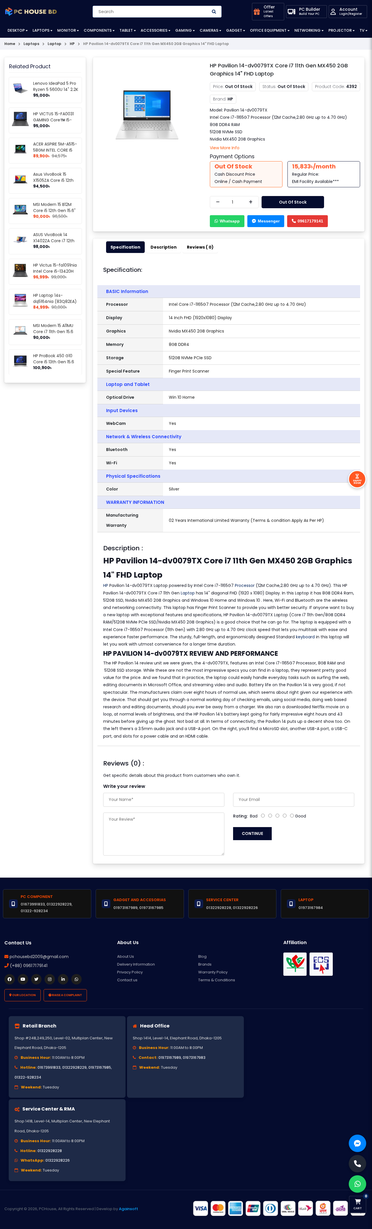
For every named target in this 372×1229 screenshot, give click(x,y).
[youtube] (23, 979)
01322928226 (57, 1160)
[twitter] (36, 979)
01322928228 (49, 1150)
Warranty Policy (213, 972)
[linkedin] (63, 979)
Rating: (240, 816)
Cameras (209, 30)
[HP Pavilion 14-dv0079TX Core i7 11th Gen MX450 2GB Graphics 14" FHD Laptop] (147, 115)
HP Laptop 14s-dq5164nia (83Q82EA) (55, 298)
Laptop (188, 593)
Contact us (127, 980)
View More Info (224, 148)
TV (362, 30)
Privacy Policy (130, 972)
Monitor (66, 30)
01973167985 (99, 1067)
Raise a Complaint (66, 995)
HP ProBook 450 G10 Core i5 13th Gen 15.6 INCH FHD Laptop (53, 362)
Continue (252, 833)
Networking (307, 30)
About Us (125, 956)
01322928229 (74, 1067)
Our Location (24, 995)
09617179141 (310, 221)
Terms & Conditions (216, 980)
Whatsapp (230, 221)
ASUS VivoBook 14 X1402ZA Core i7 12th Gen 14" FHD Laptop (53, 241)
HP (105, 585)
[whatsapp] (76, 979)
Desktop (16, 30)
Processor (245, 585)
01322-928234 (28, 1077)
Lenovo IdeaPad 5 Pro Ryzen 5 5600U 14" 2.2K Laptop (55, 89)
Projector (340, 30)
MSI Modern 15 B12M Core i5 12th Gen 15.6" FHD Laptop (54, 211)
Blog (202, 956)
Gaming (183, 30)
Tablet (126, 30)
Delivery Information (136, 964)
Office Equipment (268, 30)
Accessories (154, 30)
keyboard (305, 637)
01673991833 (48, 1067)
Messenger (269, 221)
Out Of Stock (293, 202)
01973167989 (169, 1057)
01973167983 (194, 1057)
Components (98, 30)
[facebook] (9, 979)
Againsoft (128, 1209)
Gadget (234, 30)
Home (9, 43)
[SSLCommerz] (279, 1208)
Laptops (41, 30)
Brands (205, 964)
